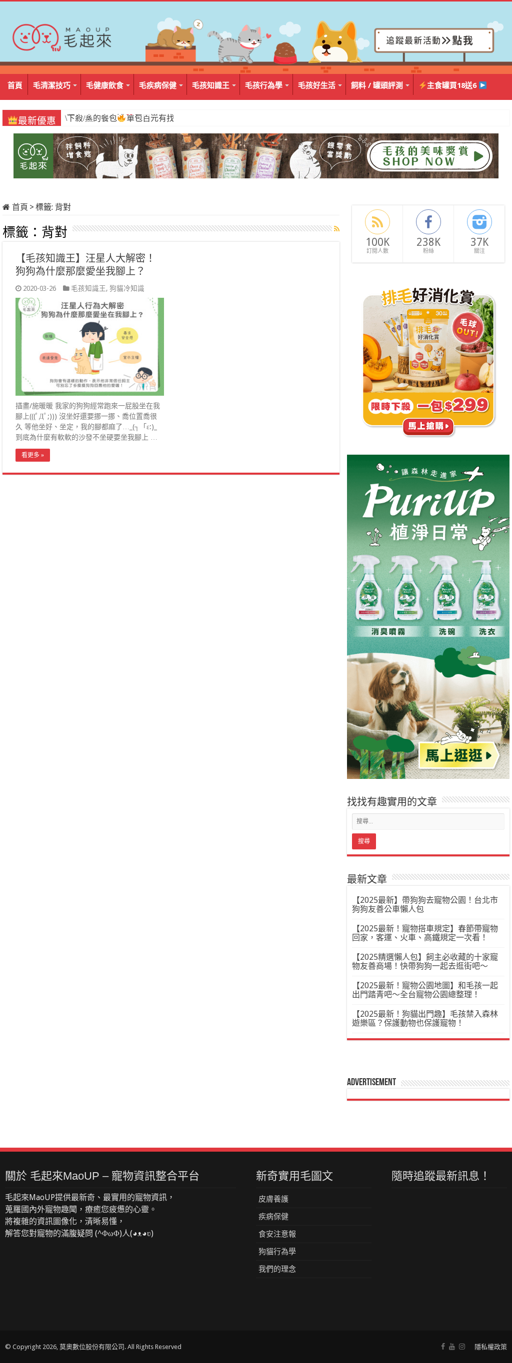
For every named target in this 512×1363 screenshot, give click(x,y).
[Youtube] (452, 1347)
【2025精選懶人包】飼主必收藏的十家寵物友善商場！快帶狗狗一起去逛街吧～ (425, 961)
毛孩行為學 (263, 85)
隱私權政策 (490, 1347)
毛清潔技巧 (51, 85)
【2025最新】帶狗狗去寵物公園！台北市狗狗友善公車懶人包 (425, 904)
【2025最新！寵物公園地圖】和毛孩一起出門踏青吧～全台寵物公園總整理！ (425, 990)
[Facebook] (443, 1347)
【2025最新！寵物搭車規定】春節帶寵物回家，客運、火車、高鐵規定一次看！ (425, 933)
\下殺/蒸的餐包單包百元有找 (119, 118)
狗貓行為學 (277, 1251)
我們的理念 (277, 1269)
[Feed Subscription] (337, 229)
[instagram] (462, 1347)
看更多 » (33, 455)
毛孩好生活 (317, 85)
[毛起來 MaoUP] (62, 35)
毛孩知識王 (211, 85)
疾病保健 (273, 1216)
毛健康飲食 (105, 85)
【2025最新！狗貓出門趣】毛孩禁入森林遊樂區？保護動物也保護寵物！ (425, 1018)
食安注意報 (277, 1234)
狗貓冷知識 (127, 288)
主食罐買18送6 (452, 85)
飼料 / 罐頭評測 (377, 85)
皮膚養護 (273, 1199)
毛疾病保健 (157, 85)
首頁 (15, 85)
